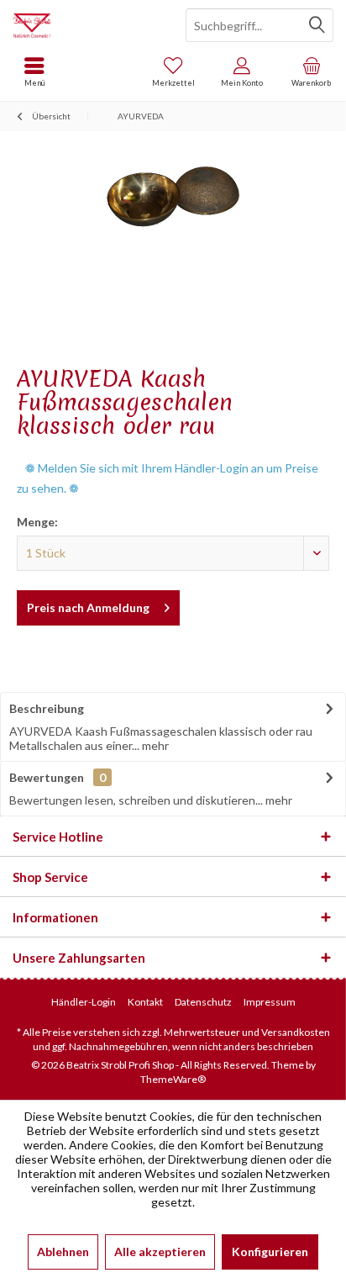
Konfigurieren (270, 1251)
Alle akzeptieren (160, 1251)
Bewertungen (46, 777)
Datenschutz (203, 1001)
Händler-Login (83, 1001)
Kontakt (145, 1001)
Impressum (270, 1001)
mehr (154, 745)
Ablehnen (63, 1251)
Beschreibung (46, 708)
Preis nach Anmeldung (88, 607)
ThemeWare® (173, 1079)
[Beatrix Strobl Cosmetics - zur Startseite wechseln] (86, 25)
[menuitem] (311, 71)
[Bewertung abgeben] (173, 447)
